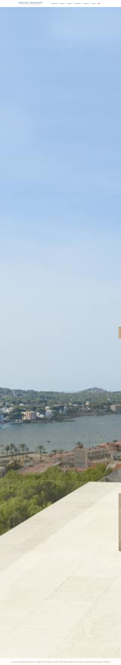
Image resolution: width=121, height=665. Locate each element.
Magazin (69, 3)
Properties (54, 3)
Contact (93, 3)
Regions (62, 3)
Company (86, 3)
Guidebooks (77, 3)
